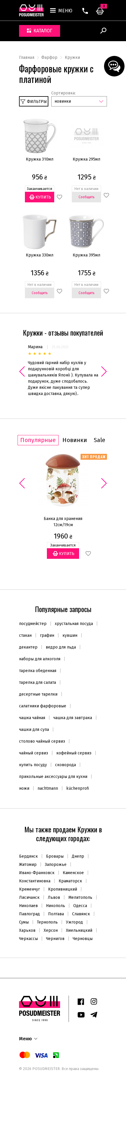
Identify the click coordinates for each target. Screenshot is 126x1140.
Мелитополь (80, 897)
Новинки (74, 440)
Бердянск (28, 856)
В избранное (88, 553)
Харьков (27, 930)
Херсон (51, 930)
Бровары (55, 856)
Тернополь (47, 922)
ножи (24, 788)
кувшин (69, 635)
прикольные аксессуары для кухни (53, 776)
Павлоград (29, 913)
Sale (99, 440)
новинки (63, 101)
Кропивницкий (62, 889)
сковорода (65, 764)
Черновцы (83, 938)
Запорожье (56, 864)
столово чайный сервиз (42, 741)
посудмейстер (33, 623)
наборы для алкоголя (39, 658)
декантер (28, 647)
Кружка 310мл (39, 159)
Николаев (28, 905)
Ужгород (74, 922)
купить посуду (33, 764)
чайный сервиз (33, 753)
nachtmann (48, 788)
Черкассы (28, 938)
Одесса (80, 905)
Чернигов (55, 938)
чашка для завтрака (72, 717)
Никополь (55, 905)
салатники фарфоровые (42, 706)
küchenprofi (77, 788)
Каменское (73, 872)
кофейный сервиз (73, 753)
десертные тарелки (38, 694)
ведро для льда (61, 647)
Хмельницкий (79, 930)
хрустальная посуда (74, 623)
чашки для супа (34, 729)
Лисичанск (29, 897)
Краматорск (70, 881)
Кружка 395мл (86, 255)
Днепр (78, 856)
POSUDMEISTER (45, 1068)
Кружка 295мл (86, 159)
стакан (25, 635)
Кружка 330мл (39, 255)
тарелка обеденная (37, 670)
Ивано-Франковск (37, 872)
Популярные (38, 440)
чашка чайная (32, 717)
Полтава (56, 913)
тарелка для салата (37, 682)
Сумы (24, 922)
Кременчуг (29, 889)
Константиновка (34, 881)
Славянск (81, 913)
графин (47, 635)
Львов (54, 897)
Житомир (28, 864)
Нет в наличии (42, 311)
